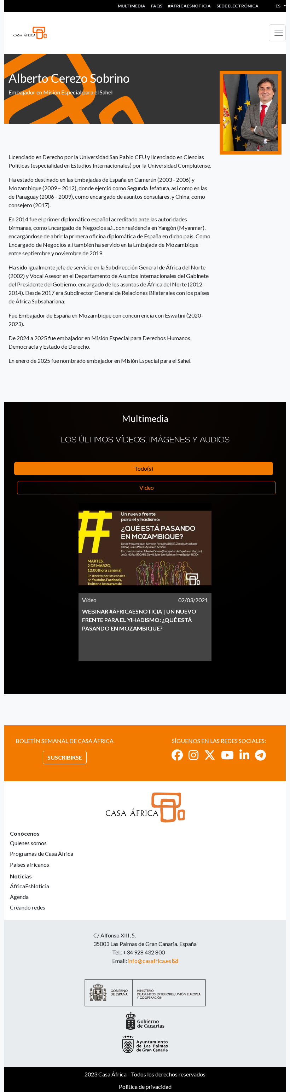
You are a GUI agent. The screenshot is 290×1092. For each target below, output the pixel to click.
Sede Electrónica (237, 5)
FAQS (156, 5)
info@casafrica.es (149, 960)
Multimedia (131, 5)
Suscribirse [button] (64, 757)
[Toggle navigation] (277, 32)
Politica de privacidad (145, 1086)
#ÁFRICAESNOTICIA (189, 5)
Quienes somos (28, 843)
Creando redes (27, 907)
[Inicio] (33, 33)
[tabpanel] (145, 582)
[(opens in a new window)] (177, 754)
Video (146, 487)
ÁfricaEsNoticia (29, 886)
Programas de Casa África (41, 853)
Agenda (19, 896)
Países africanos (29, 864)
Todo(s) (143, 468)
